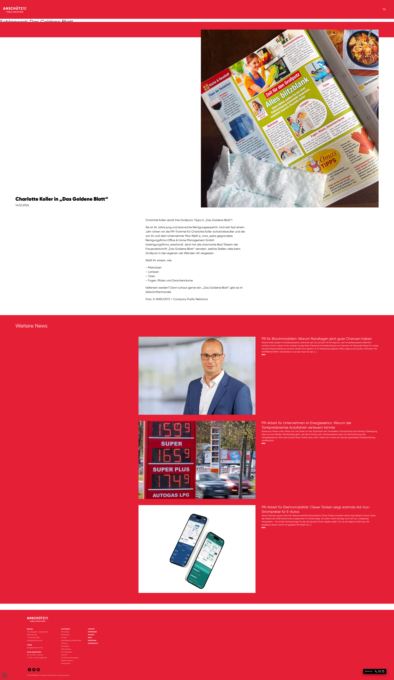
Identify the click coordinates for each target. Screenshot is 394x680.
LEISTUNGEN (65, 629)
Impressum (92, 640)
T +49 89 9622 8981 (33, 637)
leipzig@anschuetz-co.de (35, 647)
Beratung (368, 671)
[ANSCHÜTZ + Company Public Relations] (14, 9)
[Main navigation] (384, 9)
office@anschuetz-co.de (34, 640)
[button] (4, 675)
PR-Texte (64, 637)
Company (91, 629)
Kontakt (91, 635)
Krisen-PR (64, 655)
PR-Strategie (65, 632)
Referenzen (92, 632)
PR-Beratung (65, 635)
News (90, 637)
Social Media (65, 646)
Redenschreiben (66, 649)
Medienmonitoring (67, 660)
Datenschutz (93, 643)
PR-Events (64, 643)
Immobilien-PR (65, 663)
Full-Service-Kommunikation (70, 658)
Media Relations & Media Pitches (71, 640)
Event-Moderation (66, 652)
